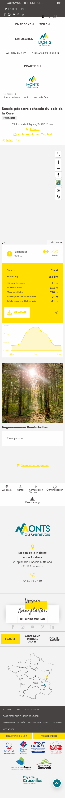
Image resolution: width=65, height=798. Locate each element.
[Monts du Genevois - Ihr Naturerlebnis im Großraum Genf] (44, 39)
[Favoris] (49, 16)
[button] (55, 16)
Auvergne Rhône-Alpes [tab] (32, 639)
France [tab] (10, 639)
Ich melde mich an (32, 619)
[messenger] (57, 787)
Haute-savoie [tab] (54, 639)
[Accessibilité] (43, 16)
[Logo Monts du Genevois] (32, 529)
